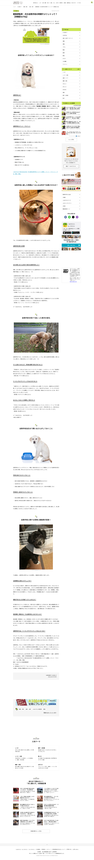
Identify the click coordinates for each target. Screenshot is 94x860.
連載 (64, 41)
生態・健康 (44, 2)
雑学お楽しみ (35, 2)
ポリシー (49, 849)
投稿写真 (60, 2)
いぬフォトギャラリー (67, 203)
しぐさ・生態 (65, 75)
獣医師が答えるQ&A (67, 194)
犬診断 (64, 206)
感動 (64, 92)
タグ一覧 (78, 2)
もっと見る (71, 139)
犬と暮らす (19, 6)
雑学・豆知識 (65, 95)
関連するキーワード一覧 (50, 712)
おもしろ (64, 86)
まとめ (64, 58)
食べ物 (57, 2)
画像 (64, 52)
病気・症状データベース (68, 38)
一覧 (78, 69)
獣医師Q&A (69, 2)
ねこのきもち (31, 849)
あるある (64, 89)
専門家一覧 (69, 849)
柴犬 (64, 98)
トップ (14, 6)
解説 (44, 709)
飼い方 (48, 2)
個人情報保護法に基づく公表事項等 (49, 851)
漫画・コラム (52, 2)
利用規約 (43, 849)
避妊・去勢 (31, 6)
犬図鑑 (64, 2)
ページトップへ (47, 844)
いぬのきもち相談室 (37, 709)
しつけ (40, 2)
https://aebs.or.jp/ (73, 281)
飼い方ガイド (74, 2)
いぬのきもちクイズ (67, 200)
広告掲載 (38, 849)
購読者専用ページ (66, 209)
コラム (64, 47)
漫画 (64, 44)
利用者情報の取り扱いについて (58, 849)
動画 (64, 49)
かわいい (64, 83)
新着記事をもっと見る (36, 831)
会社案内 (39, 851)
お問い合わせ (75, 849)
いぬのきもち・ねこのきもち (21, 849)
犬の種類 (64, 61)
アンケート (65, 64)
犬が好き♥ (65, 35)
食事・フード (65, 78)
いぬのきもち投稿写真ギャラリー (36, 235)
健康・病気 (25, 6)
